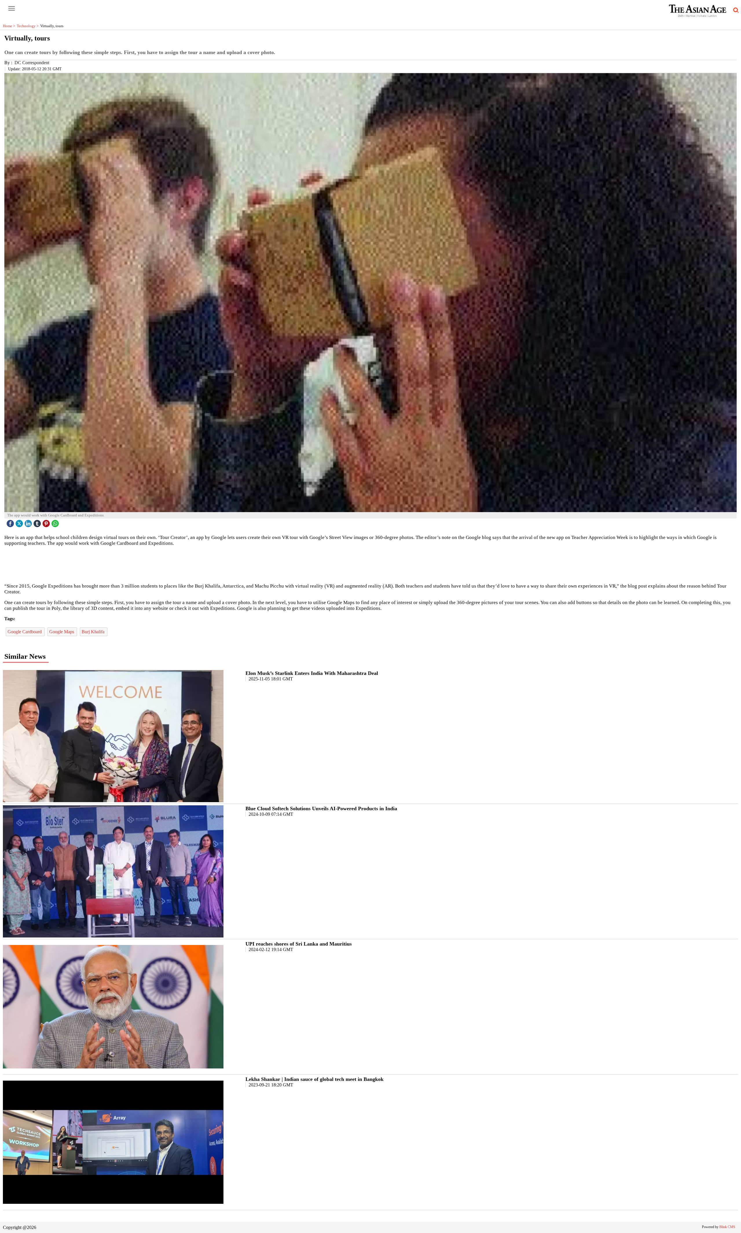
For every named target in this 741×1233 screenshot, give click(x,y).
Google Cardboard (25, 631)
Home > (10, 26)
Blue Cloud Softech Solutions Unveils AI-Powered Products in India (321, 808)
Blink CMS (727, 1227)
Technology (28, 26)
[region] (370, 564)
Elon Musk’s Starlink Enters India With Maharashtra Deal (311, 673)
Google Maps (62, 631)
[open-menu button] (11, 8)
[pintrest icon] (47, 522)
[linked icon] (29, 522)
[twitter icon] (20, 522)
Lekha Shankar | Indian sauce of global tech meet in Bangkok (314, 1079)
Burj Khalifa (94, 631)
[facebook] (11, 522)
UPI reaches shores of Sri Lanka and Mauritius (298, 944)
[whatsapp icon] (56, 522)
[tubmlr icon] (38, 522)
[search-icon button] (735, 10)
